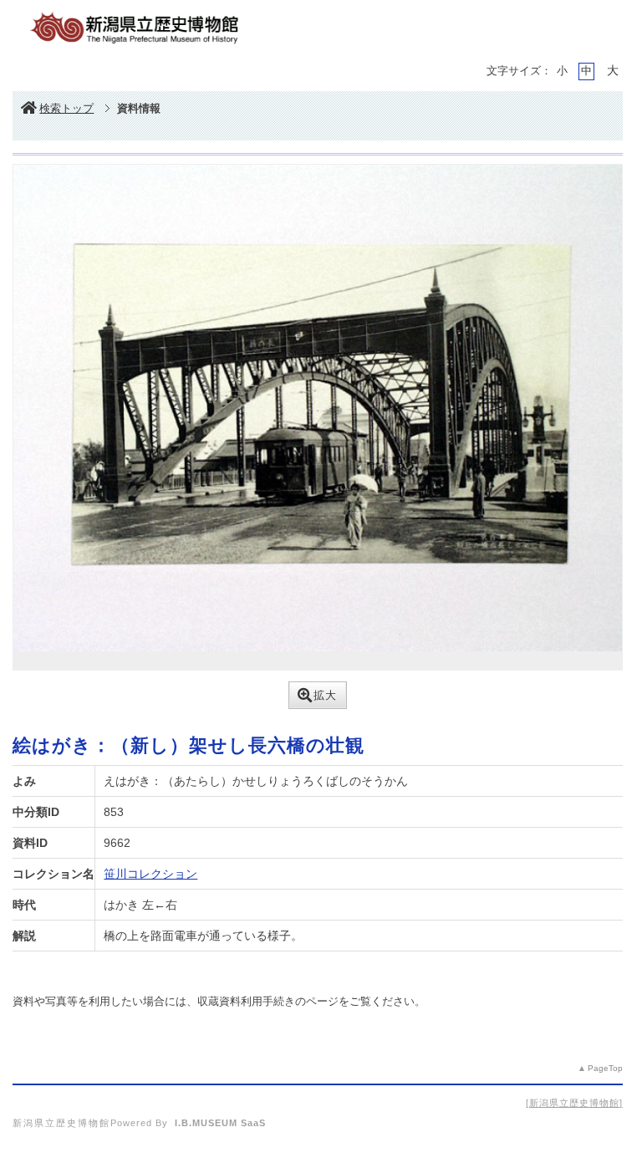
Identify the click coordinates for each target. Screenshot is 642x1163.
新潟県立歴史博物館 (574, 1103)
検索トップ (66, 108)
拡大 (325, 695)
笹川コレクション (150, 873)
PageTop (605, 1068)
